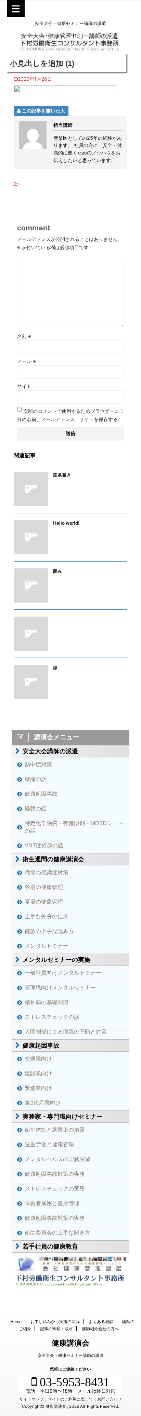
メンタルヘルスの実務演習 (57, 1159)
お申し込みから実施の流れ (55, 1321)
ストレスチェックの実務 (55, 1188)
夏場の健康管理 (44, 901)
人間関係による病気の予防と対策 (66, 1031)
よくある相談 (101, 1321)
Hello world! (66, 523)
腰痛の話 (36, 779)
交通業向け (38, 1058)
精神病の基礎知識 (46, 1002)
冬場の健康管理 (44, 887)
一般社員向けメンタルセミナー (63, 972)
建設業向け (38, 1073)
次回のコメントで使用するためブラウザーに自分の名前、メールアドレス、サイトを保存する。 (70, 415)
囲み (57, 571)
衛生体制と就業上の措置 (55, 1129)
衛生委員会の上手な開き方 (57, 1232)
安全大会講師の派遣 (50, 751)
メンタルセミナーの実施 (56, 959)
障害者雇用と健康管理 (52, 1203)
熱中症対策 (38, 764)
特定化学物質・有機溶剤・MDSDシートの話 (74, 827)
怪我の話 (36, 808)
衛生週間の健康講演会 (53, 859)
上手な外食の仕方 (46, 916)
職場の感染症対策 (46, 872)
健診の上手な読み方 (49, 931)
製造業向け (38, 1087)
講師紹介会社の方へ (100, 1328)
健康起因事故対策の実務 (55, 1173)
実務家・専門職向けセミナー (63, 1116)
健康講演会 (70, 1342)
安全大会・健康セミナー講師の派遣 (70, 1355)
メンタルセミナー (46, 945)
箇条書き (62, 474)
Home (16, 1321)
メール (26, 361)
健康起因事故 (41, 793)
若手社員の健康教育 (50, 1246)
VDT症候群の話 (44, 845)
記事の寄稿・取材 (56, 1328)
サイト (24, 386)
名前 (24, 336)
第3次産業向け (43, 1102)
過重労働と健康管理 (49, 1144)
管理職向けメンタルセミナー (60, 987)
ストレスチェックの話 (52, 1016)
